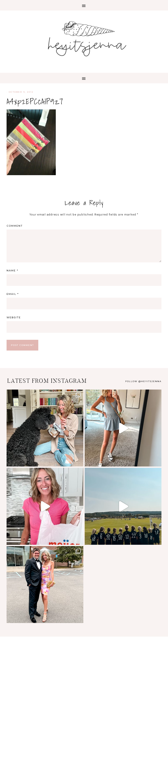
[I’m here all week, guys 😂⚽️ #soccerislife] (123, 506)
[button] (84, 5)
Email (13, 294)
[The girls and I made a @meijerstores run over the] (45, 506)
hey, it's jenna (84, 39)
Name (12, 270)
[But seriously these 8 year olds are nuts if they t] (123, 428)
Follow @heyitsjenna (143, 381)
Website (14, 317)
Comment (15, 225)
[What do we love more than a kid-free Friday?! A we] (45, 584)
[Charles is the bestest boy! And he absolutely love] (45, 428)
